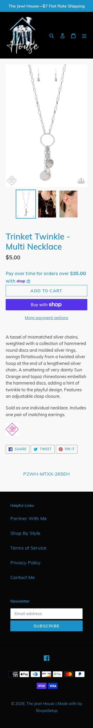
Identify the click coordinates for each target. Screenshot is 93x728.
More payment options (46, 317)
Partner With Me (28, 518)
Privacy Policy (25, 563)
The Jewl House (40, 703)
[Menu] (84, 35)
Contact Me (22, 577)
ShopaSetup (47, 710)
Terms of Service (28, 548)
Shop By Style (25, 533)
